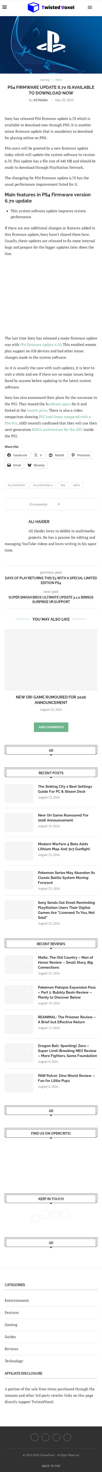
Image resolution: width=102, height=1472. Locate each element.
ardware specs (59, 403)
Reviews (11, 1348)
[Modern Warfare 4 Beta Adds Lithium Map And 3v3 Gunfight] (19, 851)
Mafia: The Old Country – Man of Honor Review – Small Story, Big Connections (65, 962)
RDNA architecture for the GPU (57, 429)
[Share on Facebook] (64, 504)
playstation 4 (43, 485)
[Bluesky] (67, 1437)
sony (76, 485)
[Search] (97, 7)
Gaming (11, 1324)
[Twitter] (45, 1437)
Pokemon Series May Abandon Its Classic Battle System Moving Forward (66, 878)
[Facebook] (34, 1437)
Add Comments (51, 727)
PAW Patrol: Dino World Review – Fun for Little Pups (66, 1078)
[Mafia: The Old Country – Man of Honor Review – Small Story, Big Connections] (19, 964)
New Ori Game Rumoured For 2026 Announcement (63, 817)
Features (12, 1312)
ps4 (63, 485)
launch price (37, 410)
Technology (14, 1361)
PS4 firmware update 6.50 (40, 344)
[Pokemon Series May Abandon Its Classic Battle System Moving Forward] (19, 879)
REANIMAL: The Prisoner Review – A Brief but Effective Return (67, 1019)
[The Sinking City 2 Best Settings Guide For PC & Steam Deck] (19, 793)
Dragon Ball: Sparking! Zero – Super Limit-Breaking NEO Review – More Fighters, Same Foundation (67, 1051)
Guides (10, 1336)
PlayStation (16, 485)
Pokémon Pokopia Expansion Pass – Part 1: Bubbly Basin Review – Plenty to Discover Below (67, 992)
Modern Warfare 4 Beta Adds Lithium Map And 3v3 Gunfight (64, 846)
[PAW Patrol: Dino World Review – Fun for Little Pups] (19, 1082)
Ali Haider (40, 100)
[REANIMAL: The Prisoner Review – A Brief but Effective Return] (19, 1024)
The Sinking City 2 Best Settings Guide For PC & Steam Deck (65, 789)
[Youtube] (56, 1437)
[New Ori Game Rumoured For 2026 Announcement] (51, 660)
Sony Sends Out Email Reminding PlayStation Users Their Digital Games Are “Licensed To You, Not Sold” (66, 910)
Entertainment (17, 1300)
